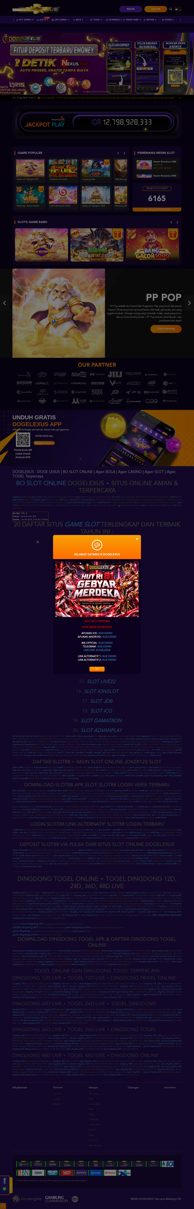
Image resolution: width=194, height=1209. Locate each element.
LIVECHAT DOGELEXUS (97, 650)
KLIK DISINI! (105, 633)
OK (97, 669)
